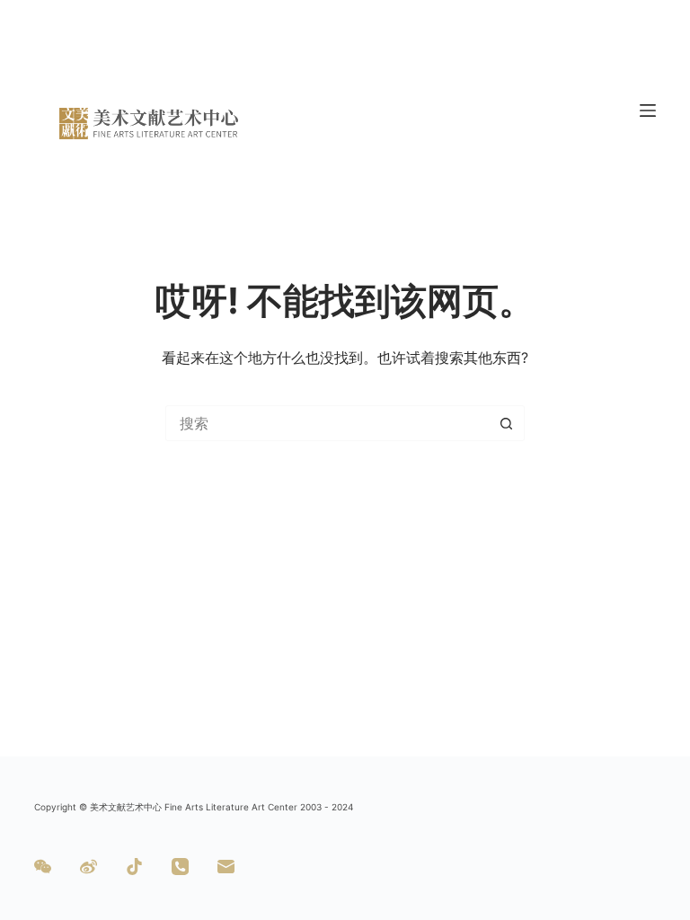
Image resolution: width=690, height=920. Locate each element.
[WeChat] (42, 866)
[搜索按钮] (507, 423)
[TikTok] (134, 866)
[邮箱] (225, 866)
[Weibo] (88, 866)
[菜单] (648, 110)
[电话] (180, 866)
